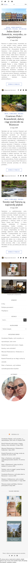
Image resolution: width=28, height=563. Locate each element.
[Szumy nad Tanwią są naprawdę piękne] (14, 188)
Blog (8, 27)
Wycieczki (23, 29)
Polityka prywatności (7, 307)
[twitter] (5, 1)
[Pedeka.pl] (5, 4)
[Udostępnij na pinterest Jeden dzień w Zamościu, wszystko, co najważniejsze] (23, 90)
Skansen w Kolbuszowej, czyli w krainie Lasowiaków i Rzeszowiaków (12, 479)
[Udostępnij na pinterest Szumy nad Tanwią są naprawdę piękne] (23, 257)
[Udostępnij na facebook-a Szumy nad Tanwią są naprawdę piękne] (18, 257)
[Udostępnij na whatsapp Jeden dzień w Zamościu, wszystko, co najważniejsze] (26, 90)
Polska (15, 29)
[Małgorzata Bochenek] (2, 90)
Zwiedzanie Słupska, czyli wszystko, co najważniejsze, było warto (12, 439)
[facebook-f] (1, 1)
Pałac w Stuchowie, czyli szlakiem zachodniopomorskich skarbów (10, 458)
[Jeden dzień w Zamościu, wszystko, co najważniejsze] (14, 16)
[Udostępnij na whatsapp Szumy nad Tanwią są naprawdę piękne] (26, 257)
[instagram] (8, 1)
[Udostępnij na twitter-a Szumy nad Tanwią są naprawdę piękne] (21, 257)
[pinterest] (12, 1)
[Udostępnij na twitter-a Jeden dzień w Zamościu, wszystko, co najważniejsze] (21, 90)
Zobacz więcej (14, 84)
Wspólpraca (4, 310)
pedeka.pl (15, 434)
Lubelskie (7, 29)
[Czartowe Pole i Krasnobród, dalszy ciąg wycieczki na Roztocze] (14, 103)
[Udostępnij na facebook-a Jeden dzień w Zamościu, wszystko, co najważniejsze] (18, 90)
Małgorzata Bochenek (10, 90)
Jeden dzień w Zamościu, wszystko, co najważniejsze (14, 34)
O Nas (3, 304)
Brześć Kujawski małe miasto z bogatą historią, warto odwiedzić (12, 444)
